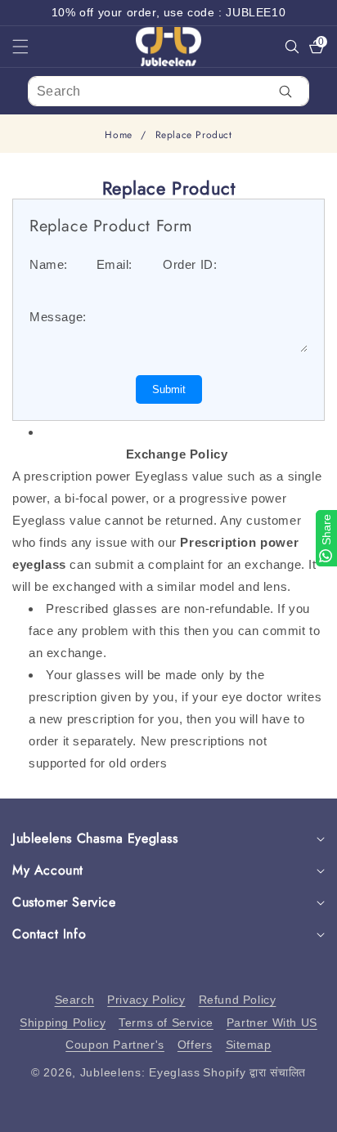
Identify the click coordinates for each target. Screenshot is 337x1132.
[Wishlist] (101, 1113)
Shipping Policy (63, 1022)
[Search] (285, 91)
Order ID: (190, 264)
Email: (115, 264)
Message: (58, 317)
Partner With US (272, 1022)
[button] (30, 47)
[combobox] (168, 91)
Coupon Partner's (114, 1044)
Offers (195, 1044)
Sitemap (249, 1044)
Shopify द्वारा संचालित (254, 1072)
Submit (169, 389)
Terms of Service (166, 1022)
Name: (48, 264)
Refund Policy (237, 999)
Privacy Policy (146, 999)
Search (75, 999)
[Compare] (303, 1113)
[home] (168, 1113)
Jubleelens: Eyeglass (140, 1072)
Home (118, 135)
